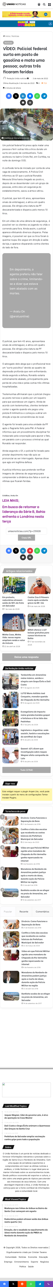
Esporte (34, 1262)
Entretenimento (21, 1262)
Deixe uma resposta (26, 657)
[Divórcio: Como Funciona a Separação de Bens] (10, 821)
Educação (43, 1257)
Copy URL (26, 537)
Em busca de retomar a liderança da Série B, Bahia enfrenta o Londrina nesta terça (23, 513)
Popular (8, 911)
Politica (22, 1266)
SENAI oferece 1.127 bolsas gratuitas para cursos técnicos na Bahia (38, 634)
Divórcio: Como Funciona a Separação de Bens (34, 819)
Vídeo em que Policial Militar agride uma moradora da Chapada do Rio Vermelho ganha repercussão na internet (35, 854)
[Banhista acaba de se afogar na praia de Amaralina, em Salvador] (10, 893)
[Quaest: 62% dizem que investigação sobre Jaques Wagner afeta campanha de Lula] (10, 755)
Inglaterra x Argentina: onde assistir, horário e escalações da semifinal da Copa (35, 733)
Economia (32, 1257)
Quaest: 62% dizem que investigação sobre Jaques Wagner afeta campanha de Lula (34, 753)
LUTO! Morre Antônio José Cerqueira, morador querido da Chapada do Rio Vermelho (35, 696)
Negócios (44, 1262)
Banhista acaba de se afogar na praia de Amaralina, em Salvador (35, 893)
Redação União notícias (16, 78)
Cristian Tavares (39, 1252)
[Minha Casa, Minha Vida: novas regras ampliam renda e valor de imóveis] (13, 622)
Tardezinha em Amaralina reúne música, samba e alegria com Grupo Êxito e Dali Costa (36, 679)
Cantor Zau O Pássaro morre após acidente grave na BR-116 (38, 599)
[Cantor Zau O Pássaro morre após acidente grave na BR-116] (39, 585)
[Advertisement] (26, 1037)
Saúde (31, 1266)
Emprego (8, 1262)
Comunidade (11, 1257)
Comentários (42, 911)
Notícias (15, 36)
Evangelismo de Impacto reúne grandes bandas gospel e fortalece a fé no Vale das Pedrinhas (35, 716)
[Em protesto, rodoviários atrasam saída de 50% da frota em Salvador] (13, 585)
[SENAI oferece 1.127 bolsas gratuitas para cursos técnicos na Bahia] (39, 620)
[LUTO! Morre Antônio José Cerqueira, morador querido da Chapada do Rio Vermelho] (10, 700)
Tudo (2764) (26, 770)
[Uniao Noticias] (14, 4)
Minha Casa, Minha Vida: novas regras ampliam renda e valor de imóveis (13, 638)
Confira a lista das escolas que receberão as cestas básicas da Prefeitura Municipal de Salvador (34, 834)
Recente (24, 911)
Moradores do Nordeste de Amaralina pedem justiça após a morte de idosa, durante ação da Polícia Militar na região (34, 875)
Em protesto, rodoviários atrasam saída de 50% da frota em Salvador (13, 601)
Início (7, 36)
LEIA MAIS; (10, 500)
